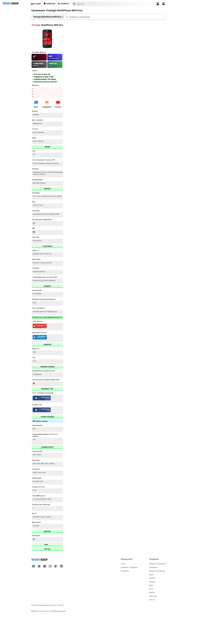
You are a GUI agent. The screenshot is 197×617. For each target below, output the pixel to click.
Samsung (152, 596)
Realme (152, 592)
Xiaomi (151, 600)
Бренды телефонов (157, 571)
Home (123, 564)
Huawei (152, 578)
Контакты (60, 605)
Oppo (151, 585)
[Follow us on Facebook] (33, 566)
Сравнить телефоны (129, 567)
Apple (151, 574)
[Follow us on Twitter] (39, 566)
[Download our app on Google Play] (56, 566)
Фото (36, 107)
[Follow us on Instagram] (50, 566)
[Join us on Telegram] (44, 566)
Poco (151, 589)
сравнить (64, 4)
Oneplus (152, 582)
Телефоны (50, 4)
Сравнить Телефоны (157, 564)
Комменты (46, 107)
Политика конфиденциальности (43, 605)
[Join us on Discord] (61, 566)
